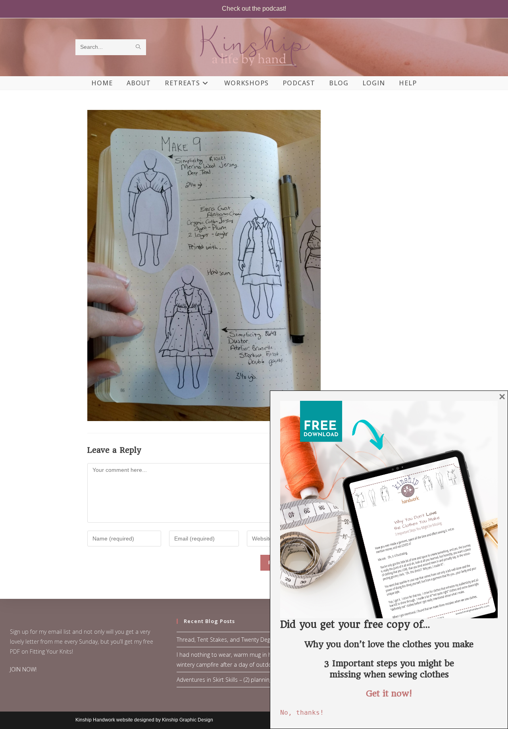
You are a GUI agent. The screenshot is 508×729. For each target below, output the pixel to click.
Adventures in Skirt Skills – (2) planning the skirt (235, 679)
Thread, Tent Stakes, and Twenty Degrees (229, 639)
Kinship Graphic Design (187, 720)
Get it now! (389, 693)
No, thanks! (302, 712)
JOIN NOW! (23, 669)
